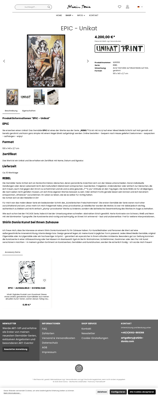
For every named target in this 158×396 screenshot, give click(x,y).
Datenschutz (50, 342)
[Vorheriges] (4, 61)
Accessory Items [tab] (12, 252)
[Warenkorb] (133, 5)
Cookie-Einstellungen (94, 338)
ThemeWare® (100, 382)
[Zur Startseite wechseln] (79, 7)
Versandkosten (71, 379)
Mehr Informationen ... (12, 393)
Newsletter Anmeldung (15, 349)
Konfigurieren (118, 392)
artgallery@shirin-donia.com (132, 339)
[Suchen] (49, 7)
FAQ (44, 328)
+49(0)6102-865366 (132, 332)
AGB (44, 347)
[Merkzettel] (119, 6)
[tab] (11, 111)
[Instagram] (79, 368)
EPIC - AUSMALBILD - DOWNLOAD (26, 288)
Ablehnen (102, 392)
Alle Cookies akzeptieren (142, 392)
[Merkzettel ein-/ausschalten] (44, 280)
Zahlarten (48, 333)
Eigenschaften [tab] (29, 110)
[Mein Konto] (127, 6)
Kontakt (86, 328)
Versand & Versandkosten (58, 338)
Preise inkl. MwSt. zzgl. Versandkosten (108, 41)
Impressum (49, 352)
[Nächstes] (88, 61)
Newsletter (88, 333)
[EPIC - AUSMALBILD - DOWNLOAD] (26, 272)
